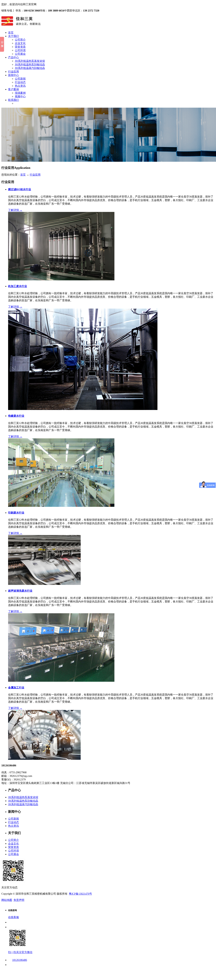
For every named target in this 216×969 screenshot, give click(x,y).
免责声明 (19, 900)
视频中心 (20, 96)
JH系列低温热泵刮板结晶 (30, 64)
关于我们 (13, 36)
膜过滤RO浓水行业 (19, 189)
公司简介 (20, 39)
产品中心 (13, 57)
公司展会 (20, 53)
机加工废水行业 (17, 286)
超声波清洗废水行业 (20, 590)
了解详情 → (15, 210)
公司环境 (20, 50)
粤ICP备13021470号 (80, 893)
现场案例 (20, 92)
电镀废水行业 (16, 415)
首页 (11, 32)
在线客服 (13, 917)
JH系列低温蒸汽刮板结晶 (30, 68)
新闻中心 (13, 75)
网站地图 (6, 900)
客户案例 (13, 89)
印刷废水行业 (16, 512)
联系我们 (13, 100)
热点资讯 (20, 85)
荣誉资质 (20, 46)
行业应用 (13, 71)
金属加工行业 (16, 687)
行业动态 (20, 82)
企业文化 (20, 43)
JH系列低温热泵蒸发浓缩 (30, 60)
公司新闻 (20, 78)
